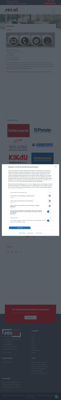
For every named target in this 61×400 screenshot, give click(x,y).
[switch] (49, 196)
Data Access (30, 233)
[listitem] (30, 192)
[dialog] (30, 200)
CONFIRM (20, 227)
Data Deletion (22, 233)
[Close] (56, 167)
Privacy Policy (39, 233)
